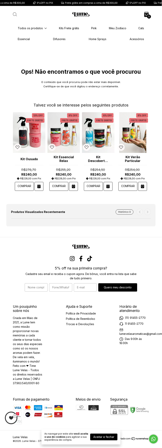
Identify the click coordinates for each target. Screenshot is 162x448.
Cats (141, 28)
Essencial (24, 39)
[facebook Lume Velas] (81, 258)
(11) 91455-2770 (135, 317)
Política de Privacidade (81, 313)
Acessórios (137, 39)
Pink (94, 28)
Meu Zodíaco (117, 28)
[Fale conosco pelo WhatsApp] (153, 439)
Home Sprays (97, 39)
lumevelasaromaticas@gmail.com (140, 333)
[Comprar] (39, 186)
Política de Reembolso (80, 318)
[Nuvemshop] (134, 439)
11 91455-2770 (134, 323)
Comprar (24, 186)
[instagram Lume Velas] (72, 258)
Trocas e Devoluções (80, 324)
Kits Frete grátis (69, 28)
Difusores (59, 39)
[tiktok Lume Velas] (89, 258)
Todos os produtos (30, 28)
